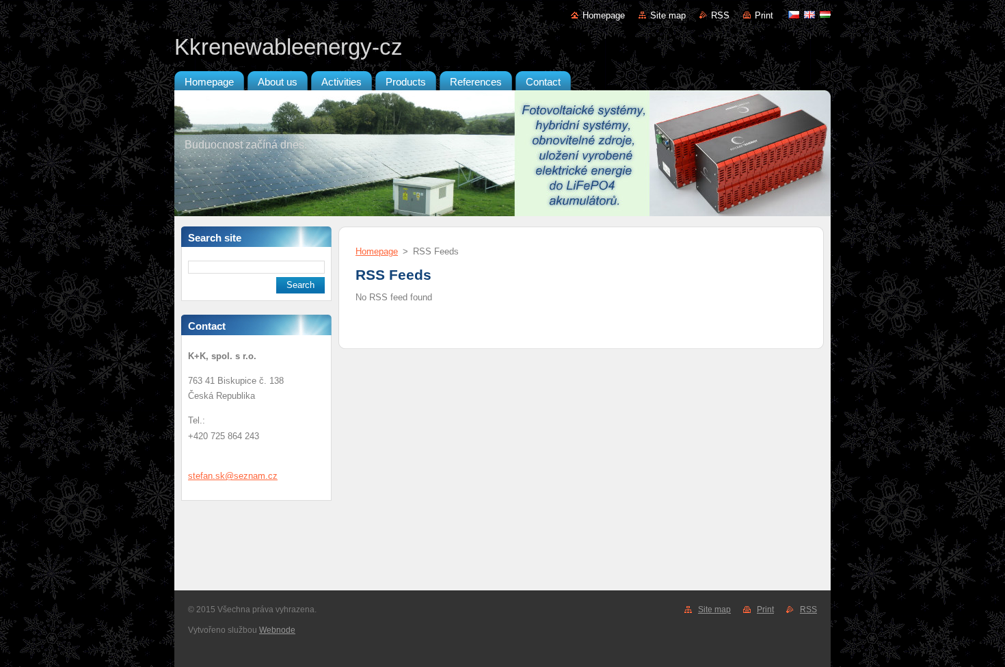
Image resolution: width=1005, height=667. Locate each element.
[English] (809, 14)
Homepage (603, 15)
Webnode (277, 630)
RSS (720, 15)
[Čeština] (793, 14)
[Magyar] (825, 14)
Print (764, 15)
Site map (668, 15)
